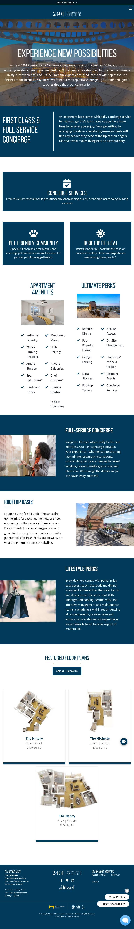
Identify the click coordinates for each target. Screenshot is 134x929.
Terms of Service (73, 916)
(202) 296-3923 (11, 878)
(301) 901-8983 (11, 875)
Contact (95, 882)
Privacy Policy (60, 916)
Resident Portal (98, 875)
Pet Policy (115, 875)
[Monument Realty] (57, 907)
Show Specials (65, 2)
